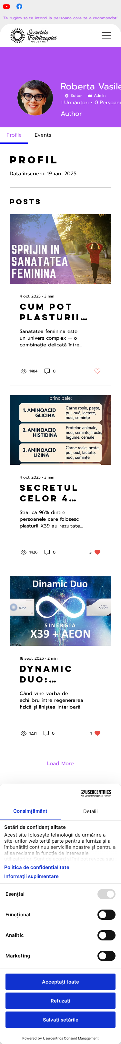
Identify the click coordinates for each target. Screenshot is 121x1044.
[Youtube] (6, 6)
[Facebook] (19, 6)
